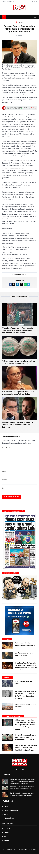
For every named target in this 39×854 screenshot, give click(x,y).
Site (3, 488)
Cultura (7, 639)
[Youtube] (36, 1)
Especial (7, 678)
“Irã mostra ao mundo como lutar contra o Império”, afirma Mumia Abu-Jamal (26, 737)
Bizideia (33, 849)
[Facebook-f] (32, 1)
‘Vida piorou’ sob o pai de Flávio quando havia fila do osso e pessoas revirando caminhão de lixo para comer (17, 330)
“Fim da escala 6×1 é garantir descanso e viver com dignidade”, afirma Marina (26, 748)
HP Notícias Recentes (13, 716)
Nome (4, 471)
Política (20, 22)
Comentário (6, 448)
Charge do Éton (10, 573)
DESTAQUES (6, 774)
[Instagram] (34, 1)
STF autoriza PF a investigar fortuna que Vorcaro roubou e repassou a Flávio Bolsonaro (17, 425)
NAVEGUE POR (7, 801)
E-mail (4, 479)
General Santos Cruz (20, 274)
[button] (35, 16)
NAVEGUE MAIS (7, 823)
